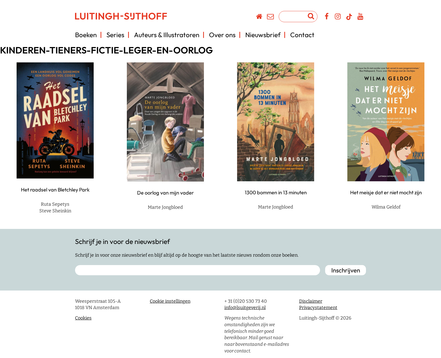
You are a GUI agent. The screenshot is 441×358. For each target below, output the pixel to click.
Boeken (86, 35)
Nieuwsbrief (262, 35)
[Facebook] (326, 17)
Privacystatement (318, 307)
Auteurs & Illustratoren (166, 35)
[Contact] (270, 17)
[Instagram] (338, 17)
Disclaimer (310, 301)
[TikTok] (349, 19)
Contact (302, 35)
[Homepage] (259, 17)
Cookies (83, 318)
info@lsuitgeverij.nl (245, 307)
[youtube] (360, 17)
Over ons (222, 35)
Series (115, 35)
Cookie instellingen (170, 301)
